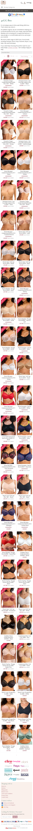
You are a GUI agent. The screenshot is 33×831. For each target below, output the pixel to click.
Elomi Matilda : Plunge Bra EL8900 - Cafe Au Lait (24, 320)
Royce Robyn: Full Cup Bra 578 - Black (24, 720)
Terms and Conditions (7, 793)
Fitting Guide (5, 790)
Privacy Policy (5, 795)
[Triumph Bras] (21, 779)
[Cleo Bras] (8, 762)
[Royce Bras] (8, 774)
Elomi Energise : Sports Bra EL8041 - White (24, 407)
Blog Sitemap (17, 826)
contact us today (12, 47)
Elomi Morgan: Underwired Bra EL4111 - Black (8, 173)
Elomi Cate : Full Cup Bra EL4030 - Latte (24, 232)
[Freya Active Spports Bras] (25, 766)
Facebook (23, 10)
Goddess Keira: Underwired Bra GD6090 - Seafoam (24, 747)
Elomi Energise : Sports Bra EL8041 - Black (24, 348)
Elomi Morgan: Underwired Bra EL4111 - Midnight (8, 524)
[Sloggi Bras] (12, 779)
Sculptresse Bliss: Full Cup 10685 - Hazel (24, 664)
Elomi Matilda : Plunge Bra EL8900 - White (8, 348)
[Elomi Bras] (25, 762)
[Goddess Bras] (8, 770)
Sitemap (23, 824)
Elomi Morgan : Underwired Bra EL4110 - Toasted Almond (8, 233)
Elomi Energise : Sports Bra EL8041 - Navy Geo (24, 466)
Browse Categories (9, 7)
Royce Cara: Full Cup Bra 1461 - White (24, 609)
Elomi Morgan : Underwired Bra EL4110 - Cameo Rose (24, 524)
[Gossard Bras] (16, 770)
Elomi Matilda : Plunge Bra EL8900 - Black (8, 289)
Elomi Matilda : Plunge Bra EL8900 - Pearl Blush (8, 747)
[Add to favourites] (14, 61)
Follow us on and (16, 10)
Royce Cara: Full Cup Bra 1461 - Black (24, 496)
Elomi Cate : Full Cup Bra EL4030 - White (8, 262)
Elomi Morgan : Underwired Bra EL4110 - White (8, 378)
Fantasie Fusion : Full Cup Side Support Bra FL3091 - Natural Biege (24, 142)
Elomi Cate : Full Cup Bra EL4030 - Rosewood (8, 609)
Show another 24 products (16, 755)
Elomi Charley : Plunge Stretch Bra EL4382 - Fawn (24, 582)
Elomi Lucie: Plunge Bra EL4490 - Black (8, 693)
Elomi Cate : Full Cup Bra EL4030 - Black (24, 262)
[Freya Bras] (16, 766)
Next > (15, 56)
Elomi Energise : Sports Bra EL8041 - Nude (8, 319)
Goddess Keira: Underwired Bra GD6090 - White (24, 554)
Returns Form (5, 791)
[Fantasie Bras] (8, 766)
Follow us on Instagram (9, 805)
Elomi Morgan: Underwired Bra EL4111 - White (24, 173)
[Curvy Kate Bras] (16, 762)
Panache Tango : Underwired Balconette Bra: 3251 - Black (8, 112)
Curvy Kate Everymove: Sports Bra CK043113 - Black (8, 438)
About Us (4, 786)
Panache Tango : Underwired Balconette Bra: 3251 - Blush (24, 203)
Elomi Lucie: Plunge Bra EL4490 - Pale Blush (8, 720)
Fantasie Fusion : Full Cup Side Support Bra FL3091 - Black (24, 82)
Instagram (16, 10)
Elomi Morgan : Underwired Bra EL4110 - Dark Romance (8, 467)
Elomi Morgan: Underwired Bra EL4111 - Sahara (24, 112)
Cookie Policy (5, 797)
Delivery (3, 788)
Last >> (17, 56)
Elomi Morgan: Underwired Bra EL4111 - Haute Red (8, 408)
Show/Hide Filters (6, 52)
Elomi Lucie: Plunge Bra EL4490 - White (24, 693)
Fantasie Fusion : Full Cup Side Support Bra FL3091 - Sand (8, 203)
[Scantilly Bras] (16, 774)
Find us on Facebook (8, 803)
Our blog (5, 807)
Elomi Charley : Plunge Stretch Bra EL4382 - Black (8, 582)
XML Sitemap (28, 824)
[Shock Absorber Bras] (25, 775)
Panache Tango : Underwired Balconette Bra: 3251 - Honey (8, 142)
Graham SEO (24, 827)
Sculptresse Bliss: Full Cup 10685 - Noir (24, 636)
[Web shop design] (11, 827)
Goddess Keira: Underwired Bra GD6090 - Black (8, 637)
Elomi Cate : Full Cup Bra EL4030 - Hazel (24, 377)
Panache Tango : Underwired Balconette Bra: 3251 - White (8, 82)
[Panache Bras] (25, 770)
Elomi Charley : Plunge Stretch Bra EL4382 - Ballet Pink (8, 665)
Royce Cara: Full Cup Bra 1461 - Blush (8, 496)
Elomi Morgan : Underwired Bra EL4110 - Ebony (24, 290)
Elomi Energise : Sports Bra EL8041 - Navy (24, 437)
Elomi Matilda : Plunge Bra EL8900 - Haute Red (8, 553)
